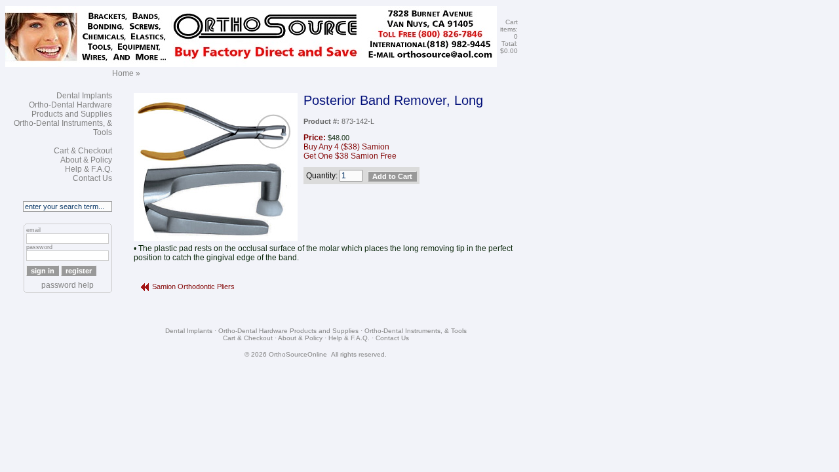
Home (123, 73)
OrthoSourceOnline (298, 354)
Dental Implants (84, 95)
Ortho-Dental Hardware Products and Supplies (70, 109)
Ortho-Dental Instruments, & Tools (415, 330)
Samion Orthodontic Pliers (193, 286)
